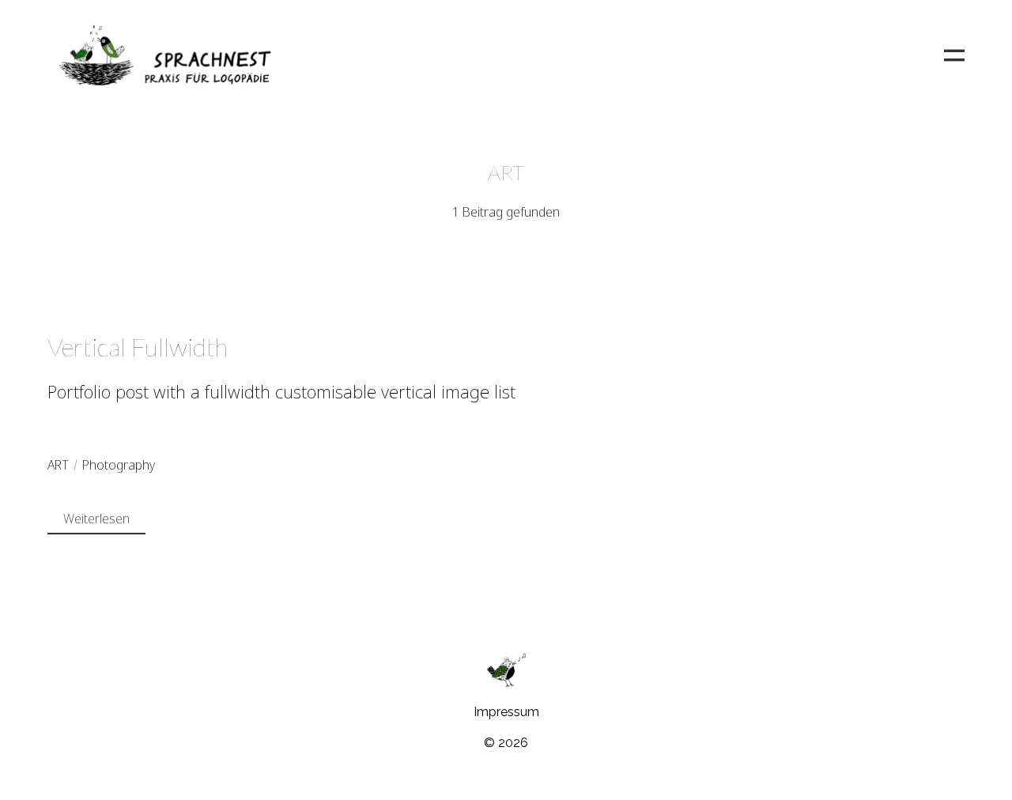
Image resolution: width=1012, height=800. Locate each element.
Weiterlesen (96, 518)
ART (58, 465)
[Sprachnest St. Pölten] (164, 55)
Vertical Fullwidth (137, 346)
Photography (118, 465)
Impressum (506, 711)
